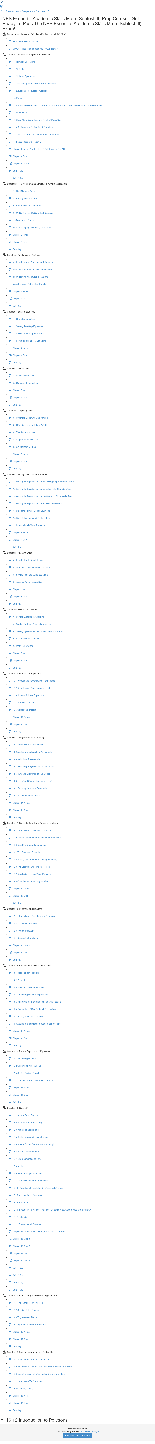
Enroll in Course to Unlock (77, 1435)
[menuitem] (2, 6)
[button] (2, 2)
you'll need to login (90, 1431)
